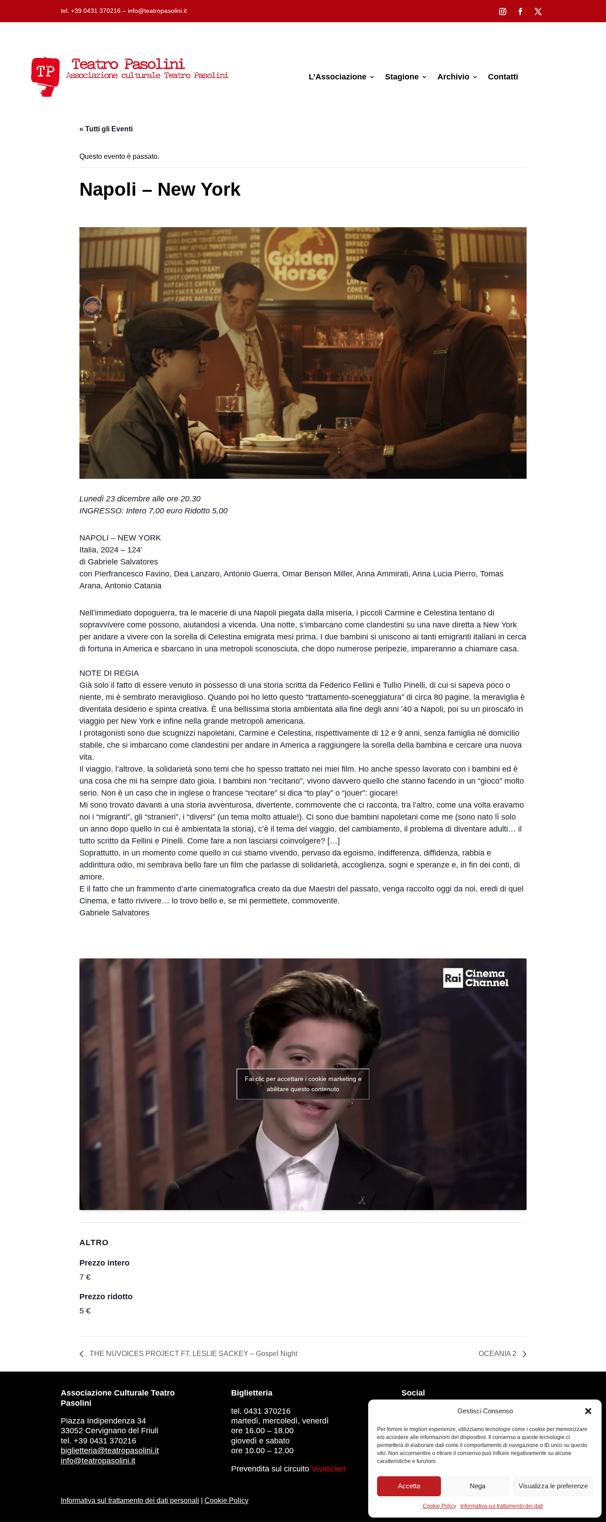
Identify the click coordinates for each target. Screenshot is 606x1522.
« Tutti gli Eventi (106, 129)
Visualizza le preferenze (553, 1486)
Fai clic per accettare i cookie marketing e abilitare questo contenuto (303, 1083)
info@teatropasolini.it (98, 1460)
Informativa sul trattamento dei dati (501, 1506)
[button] (588, 1411)
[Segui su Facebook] (520, 11)
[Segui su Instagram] (503, 11)
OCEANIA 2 (498, 1353)
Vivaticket (328, 1468)
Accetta (409, 1486)
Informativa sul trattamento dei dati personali (130, 1500)
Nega (477, 1486)
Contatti (503, 76)
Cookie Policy (439, 1506)
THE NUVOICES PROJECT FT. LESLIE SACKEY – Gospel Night (192, 1353)
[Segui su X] (538, 11)
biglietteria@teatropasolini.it (110, 1450)
